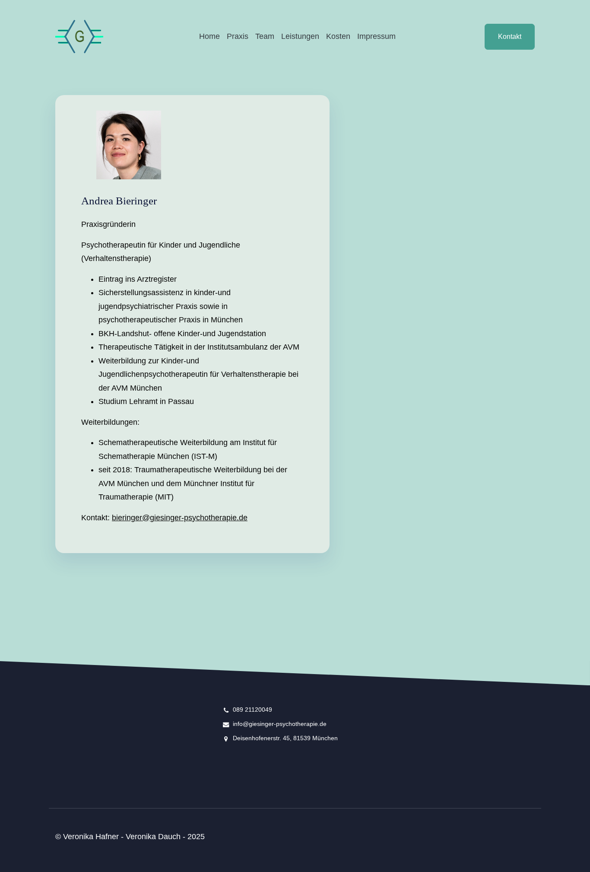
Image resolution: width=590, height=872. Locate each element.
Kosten (338, 36)
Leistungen (300, 36)
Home (209, 36)
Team (264, 36)
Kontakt (509, 36)
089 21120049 (252, 709)
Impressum (376, 36)
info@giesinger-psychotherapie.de (280, 723)
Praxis (237, 36)
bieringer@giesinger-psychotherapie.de (179, 517)
